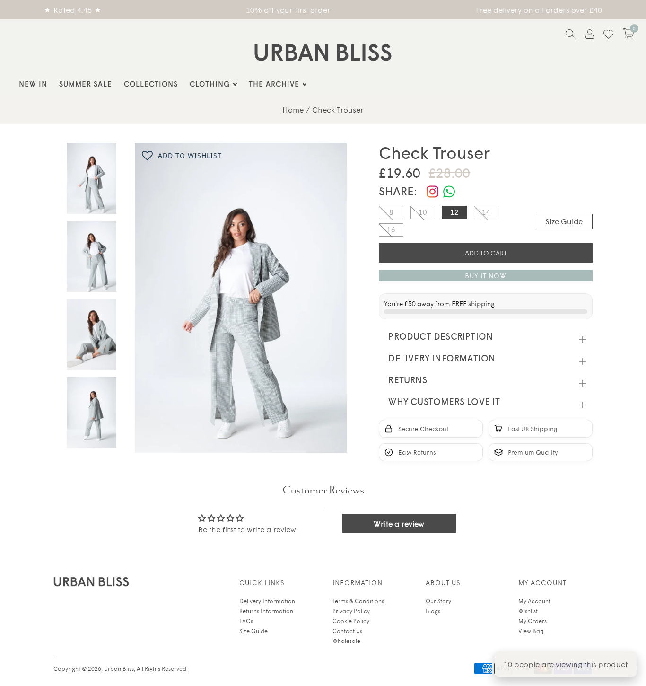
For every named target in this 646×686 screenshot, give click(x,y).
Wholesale (346, 640)
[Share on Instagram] (432, 192)
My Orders (532, 620)
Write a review (399, 523)
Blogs (433, 611)
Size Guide (564, 221)
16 (391, 229)
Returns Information (266, 611)
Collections (151, 83)
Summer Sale (85, 83)
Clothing (210, 83)
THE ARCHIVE (274, 83)
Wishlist (528, 611)
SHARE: (398, 191)
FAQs (246, 620)
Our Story (438, 601)
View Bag (530, 630)
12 (454, 212)
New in (33, 83)
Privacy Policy (351, 611)
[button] (628, 33)
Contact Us (347, 630)
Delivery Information (267, 601)
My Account (534, 601)
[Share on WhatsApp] (449, 192)
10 (423, 212)
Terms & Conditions (358, 601)
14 (486, 212)
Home (293, 109)
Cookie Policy (350, 620)
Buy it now (485, 275)
